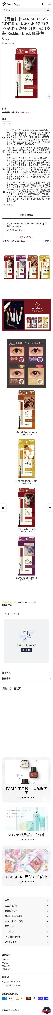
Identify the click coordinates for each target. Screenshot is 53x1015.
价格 (4, 109)
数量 (4, 119)
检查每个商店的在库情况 (15, 230)
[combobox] (26, 10)
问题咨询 (6, 678)
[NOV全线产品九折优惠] (26, 819)
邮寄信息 (6, 673)
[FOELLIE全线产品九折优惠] (26, 772)
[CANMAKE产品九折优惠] (26, 861)
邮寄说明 (6, 959)
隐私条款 (6, 969)
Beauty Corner (8, 43)
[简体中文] (44, 1011)
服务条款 (6, 966)
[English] (49, 1011)
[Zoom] (49, 96)
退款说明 (6, 963)
